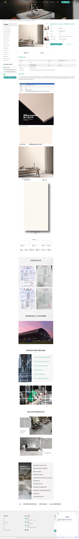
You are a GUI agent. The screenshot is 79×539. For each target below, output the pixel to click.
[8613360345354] (28, 530)
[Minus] (76, 513)
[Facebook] (25, 530)
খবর (3, 526)
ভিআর (58, 2)
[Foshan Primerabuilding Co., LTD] (5, 2)
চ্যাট (66, 2)
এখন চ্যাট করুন (10, 77)
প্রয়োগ (43, 2)
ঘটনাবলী (47, 2)
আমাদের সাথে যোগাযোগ (53, 2)
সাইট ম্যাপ (21, 537)
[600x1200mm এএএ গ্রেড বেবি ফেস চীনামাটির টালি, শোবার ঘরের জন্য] (30, 35)
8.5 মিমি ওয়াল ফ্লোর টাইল (43, 504)
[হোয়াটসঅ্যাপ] (4, 75)
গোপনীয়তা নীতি (17, 537)
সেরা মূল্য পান (56, 44)
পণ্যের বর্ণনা (42, 52)
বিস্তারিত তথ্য (26, 52)
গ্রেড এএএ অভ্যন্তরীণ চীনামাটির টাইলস (55, 504)
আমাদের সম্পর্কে (35, 2)
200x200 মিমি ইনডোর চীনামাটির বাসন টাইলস (29, 504)
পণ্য (39, 2)
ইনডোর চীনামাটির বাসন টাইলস (12, 20)
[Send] (76, 537)
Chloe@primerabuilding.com (10, 69)
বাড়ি (30, 2)
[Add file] (57, 537)
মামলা (4, 528)
